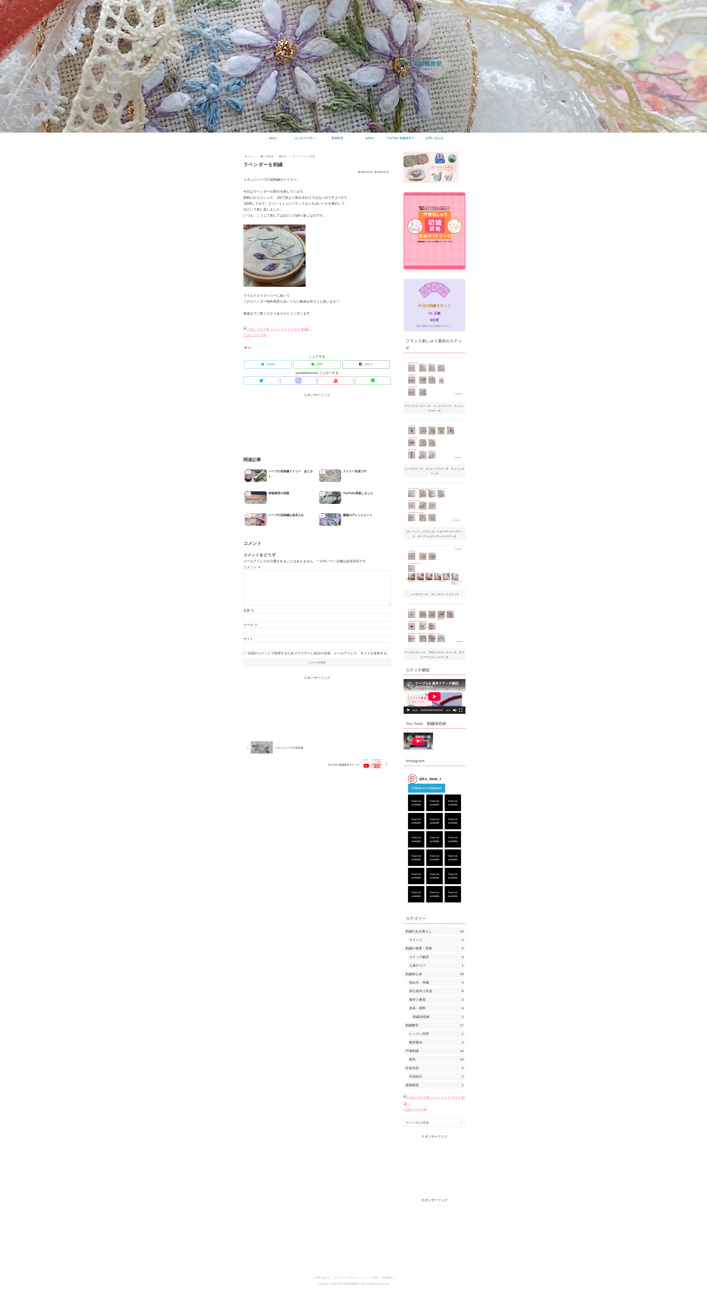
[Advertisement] (317, 424)
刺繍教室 (434, 1025)
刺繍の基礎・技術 (434, 948)
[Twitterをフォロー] (261, 380)
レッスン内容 (436, 1034)
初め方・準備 (436, 982)
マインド (436, 940)
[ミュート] (455, 710)
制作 (249, 347)
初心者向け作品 (436, 991)
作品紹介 (436, 1076)
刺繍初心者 (434, 974)
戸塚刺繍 (434, 1051)
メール (250, 625)
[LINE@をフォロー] (373, 380)
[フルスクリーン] (460, 710)
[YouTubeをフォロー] (336, 380)
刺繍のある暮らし (434, 931)
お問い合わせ (322, 1277)
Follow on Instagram (427, 788)
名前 (248, 610)
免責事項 (388, 1277)
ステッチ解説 (436, 957)
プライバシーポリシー (346, 1277)
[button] (366, 364)
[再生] (408, 710)
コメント (252, 567)
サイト (248, 639)
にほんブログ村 (255, 335)
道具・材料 (436, 1008)
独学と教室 (436, 1000)
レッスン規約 (371, 1277)
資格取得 (434, 1085)
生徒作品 (434, 1068)
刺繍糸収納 (438, 1017)
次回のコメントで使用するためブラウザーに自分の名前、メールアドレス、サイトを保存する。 (319, 653)
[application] (434, 696)
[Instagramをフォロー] (298, 380)
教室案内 (436, 1042)
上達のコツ (436, 965)
